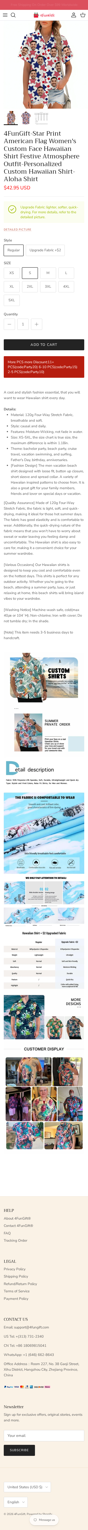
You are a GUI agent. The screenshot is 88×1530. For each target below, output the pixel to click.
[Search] (15, 15)
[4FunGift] (44, 15)
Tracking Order (15, 1240)
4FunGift (19, 1514)
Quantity (11, 314)
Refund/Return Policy (20, 1284)
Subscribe (19, 1450)
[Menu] (5, 15)
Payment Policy (16, 1298)
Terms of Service (17, 1291)
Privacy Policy (15, 1269)
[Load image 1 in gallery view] (44, 65)
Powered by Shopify (39, 1514)
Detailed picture (17, 229)
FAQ (7, 1233)
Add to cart (44, 344)
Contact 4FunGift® (18, 1225)
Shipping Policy (16, 1276)
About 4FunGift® (17, 1218)
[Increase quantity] (36, 324)
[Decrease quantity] (9, 324)
